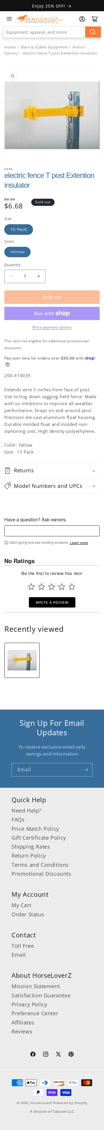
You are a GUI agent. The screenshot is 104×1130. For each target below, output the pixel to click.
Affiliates (23, 1022)
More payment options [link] (52, 327)
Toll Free (23, 945)
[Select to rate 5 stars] (71, 587)
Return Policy (29, 855)
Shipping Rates (31, 846)
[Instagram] (45, 1055)
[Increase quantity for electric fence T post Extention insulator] (38, 276)
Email (19, 954)
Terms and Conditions (40, 864)
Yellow (17, 252)
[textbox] (52, 530)
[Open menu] (9, 19)
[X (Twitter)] (58, 1055)
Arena (78, 47)
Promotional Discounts (41, 873)
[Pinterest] (71, 1055)
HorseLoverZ (41, 1103)
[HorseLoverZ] (39, 19)
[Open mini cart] (94, 19)
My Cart (21, 905)
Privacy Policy (29, 1004)
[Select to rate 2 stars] (41, 587)
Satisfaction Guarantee (41, 995)
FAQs (18, 819)
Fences (10, 53)
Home (10, 47)
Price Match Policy (35, 828)
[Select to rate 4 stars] (61, 587)
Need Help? (26, 810)
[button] (52, 470)
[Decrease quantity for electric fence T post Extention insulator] (11, 276)
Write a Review (52, 602)
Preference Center (35, 1013)
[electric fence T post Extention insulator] (22, 660)
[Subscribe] (85, 769)
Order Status (28, 914)
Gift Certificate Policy (39, 837)
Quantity (12, 264)
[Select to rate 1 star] (31, 587)
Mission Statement (36, 986)
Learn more (79, 542)
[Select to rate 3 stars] (51, 587)
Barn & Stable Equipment (44, 47)
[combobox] (52, 32)
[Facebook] (33, 1055)
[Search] (93, 32)
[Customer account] (82, 19)
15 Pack (18, 229)
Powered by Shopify (70, 1103)
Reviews (22, 1031)
